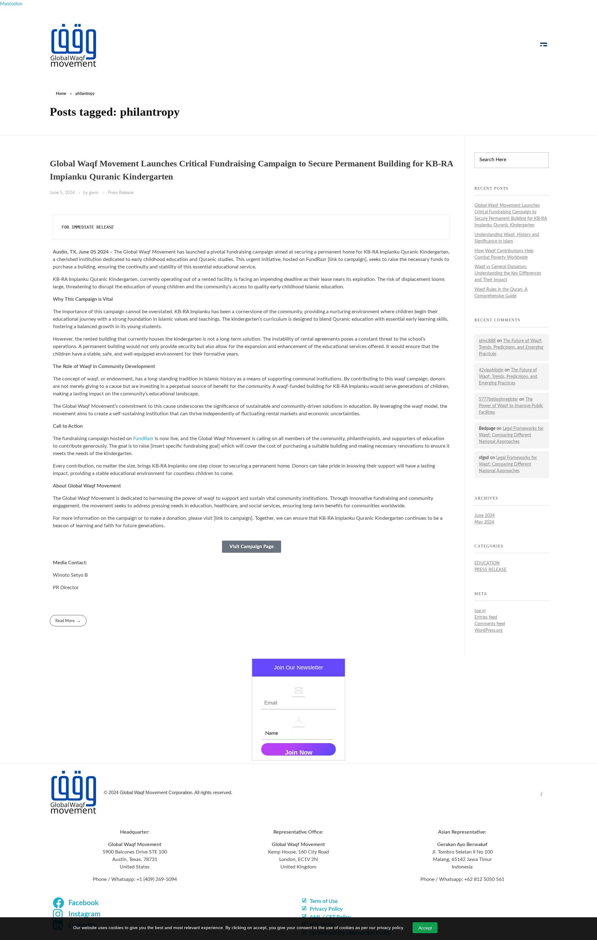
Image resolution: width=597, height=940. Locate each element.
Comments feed (489, 624)
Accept (425, 927)
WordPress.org (488, 630)
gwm (94, 193)
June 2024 (484, 516)
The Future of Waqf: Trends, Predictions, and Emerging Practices (511, 347)
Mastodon (11, 3)
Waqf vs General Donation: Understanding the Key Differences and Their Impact (507, 273)
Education (487, 563)
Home (61, 93)
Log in (480, 611)
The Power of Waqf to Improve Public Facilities (511, 406)
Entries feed (485, 617)
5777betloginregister (498, 399)
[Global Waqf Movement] (74, 45)
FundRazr (143, 438)
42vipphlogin (491, 370)
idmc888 (487, 341)
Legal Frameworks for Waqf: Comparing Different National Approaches (511, 435)
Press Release (120, 193)
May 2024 (484, 522)
